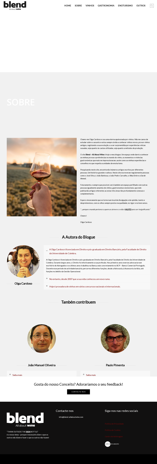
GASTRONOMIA (106, 5)
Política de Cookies (113, 430)
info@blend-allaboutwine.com (71, 417)
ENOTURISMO (125, 5)
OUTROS (140, 5)
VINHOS (90, 5)
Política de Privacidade (114, 424)
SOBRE (78, 5)
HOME (67, 5)
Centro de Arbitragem (114, 436)
